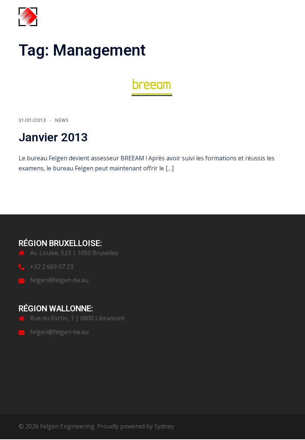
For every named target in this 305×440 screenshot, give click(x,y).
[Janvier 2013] (152, 88)
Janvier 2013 (53, 137)
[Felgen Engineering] (28, 16)
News (61, 120)
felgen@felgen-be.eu (59, 280)
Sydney (164, 426)
